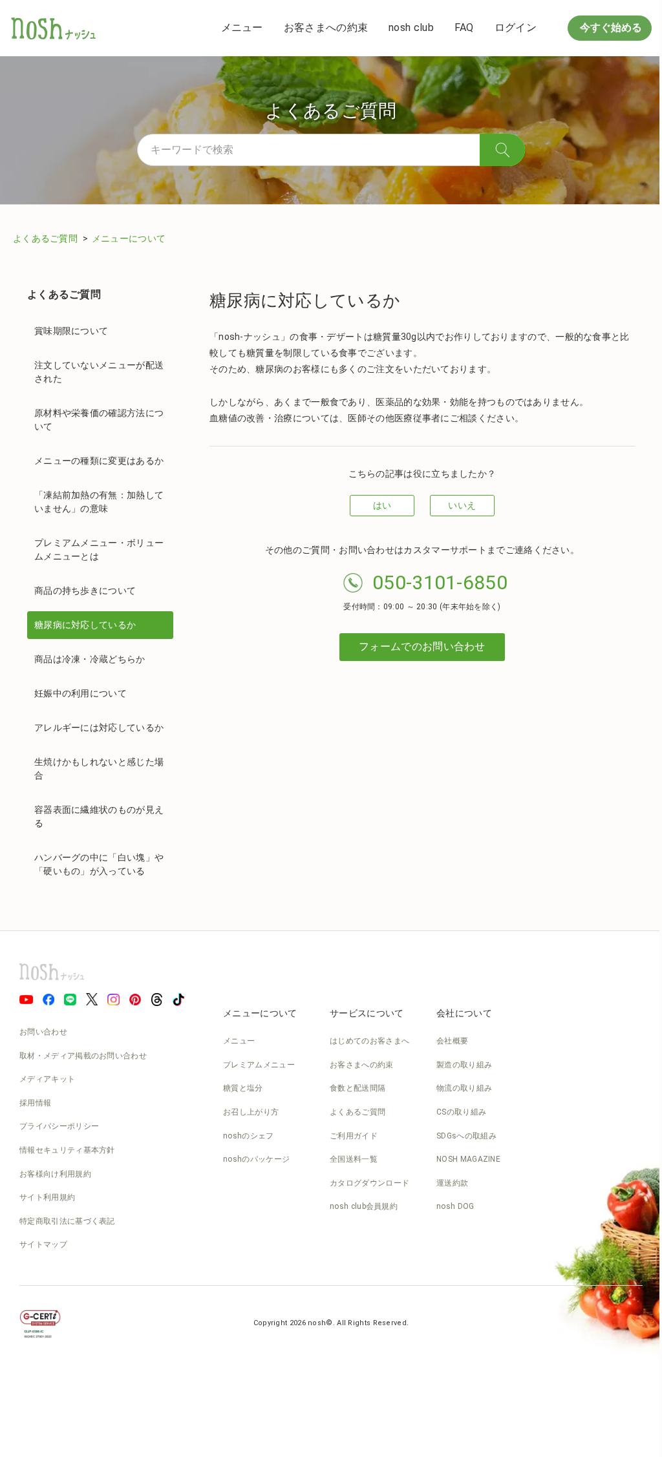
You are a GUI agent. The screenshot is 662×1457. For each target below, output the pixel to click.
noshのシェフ (248, 1135)
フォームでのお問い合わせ (422, 646)
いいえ (462, 505)
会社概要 (452, 1040)
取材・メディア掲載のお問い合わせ (83, 1055)
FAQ (464, 27)
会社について (464, 1013)
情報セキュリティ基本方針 (67, 1150)
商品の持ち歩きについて (85, 590)
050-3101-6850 (439, 582)
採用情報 (35, 1102)
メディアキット (47, 1079)
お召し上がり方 (251, 1111)
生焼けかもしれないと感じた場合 (99, 769)
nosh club (411, 27)
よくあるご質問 (46, 238)
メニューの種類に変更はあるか (99, 461)
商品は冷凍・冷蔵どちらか (89, 659)
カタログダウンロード (369, 1183)
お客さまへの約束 (326, 27)
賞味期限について (71, 331)
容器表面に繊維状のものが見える (99, 816)
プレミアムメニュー (259, 1064)
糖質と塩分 (243, 1088)
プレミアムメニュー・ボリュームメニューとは (99, 549)
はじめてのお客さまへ (369, 1040)
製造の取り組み (464, 1064)
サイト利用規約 (47, 1197)
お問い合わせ (43, 1031)
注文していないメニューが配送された (99, 372)
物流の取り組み (464, 1088)
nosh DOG (455, 1206)
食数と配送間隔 (357, 1088)
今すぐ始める (609, 27)
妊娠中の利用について (80, 693)
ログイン (516, 27)
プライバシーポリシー (59, 1126)
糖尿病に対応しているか (85, 625)
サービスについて (366, 1013)
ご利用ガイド (354, 1135)
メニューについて (129, 238)
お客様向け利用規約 (55, 1174)
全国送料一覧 (354, 1159)
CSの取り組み (461, 1111)
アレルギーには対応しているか (99, 727)
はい (382, 505)
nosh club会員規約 (364, 1206)
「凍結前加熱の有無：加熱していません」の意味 (99, 502)
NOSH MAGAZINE (468, 1159)
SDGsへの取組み (466, 1135)
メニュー (242, 27)
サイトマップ (43, 1244)
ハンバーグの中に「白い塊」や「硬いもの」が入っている (99, 864)
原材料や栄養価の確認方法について (99, 420)
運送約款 (452, 1183)
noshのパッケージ (256, 1159)
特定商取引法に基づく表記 (67, 1221)
